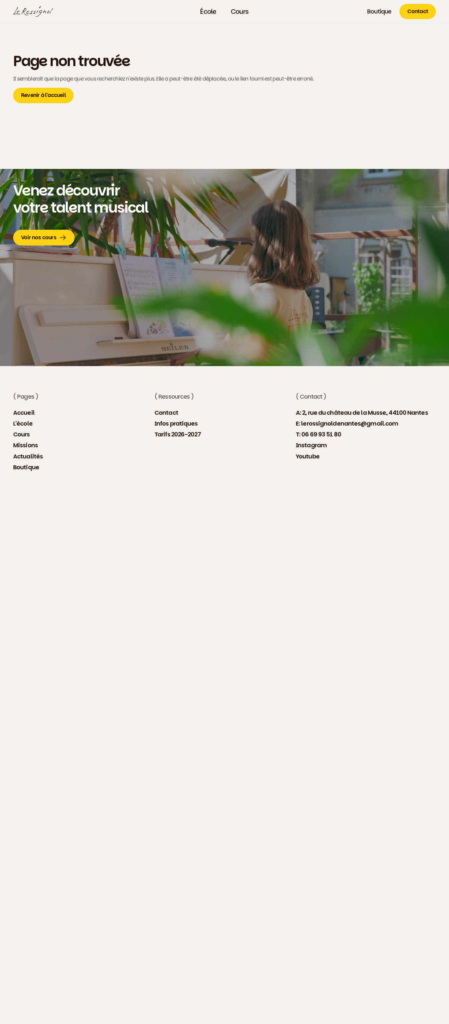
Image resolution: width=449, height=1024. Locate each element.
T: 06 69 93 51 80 (318, 434)
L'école (23, 423)
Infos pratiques (176, 423)
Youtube (307, 456)
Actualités (28, 456)
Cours (21, 434)
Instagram (311, 445)
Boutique (26, 467)
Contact (166, 412)
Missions (25, 445)
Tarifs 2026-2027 (177, 434)
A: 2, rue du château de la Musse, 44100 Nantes (362, 412)
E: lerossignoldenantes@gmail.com (347, 423)
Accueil (24, 412)
